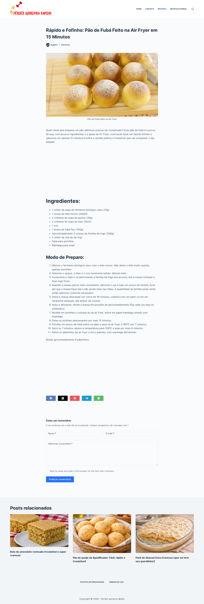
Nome (52, 433)
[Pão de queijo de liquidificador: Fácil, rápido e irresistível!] (102, 533)
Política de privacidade (92, 582)
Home (138, 9)
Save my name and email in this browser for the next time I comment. (82, 471)
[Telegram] (87, 398)
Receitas (162, 9)
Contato (149, 9)
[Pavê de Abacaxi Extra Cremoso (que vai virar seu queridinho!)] (165, 533)
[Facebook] (51, 398)
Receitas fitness (178, 9)
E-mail (110, 433)
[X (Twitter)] (63, 398)
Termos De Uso (116, 582)
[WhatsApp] (98, 398)
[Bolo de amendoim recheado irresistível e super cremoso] (39, 530)
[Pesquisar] (193, 9)
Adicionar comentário (60, 443)
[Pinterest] (75, 398)
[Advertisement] (102, 168)
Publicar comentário (60, 479)
